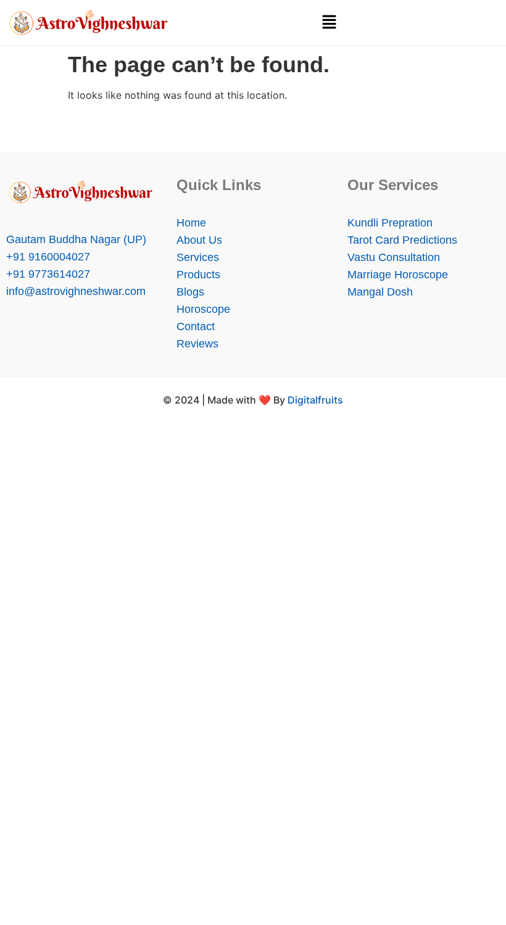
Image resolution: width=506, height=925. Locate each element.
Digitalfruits (315, 400)
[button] (329, 22)
